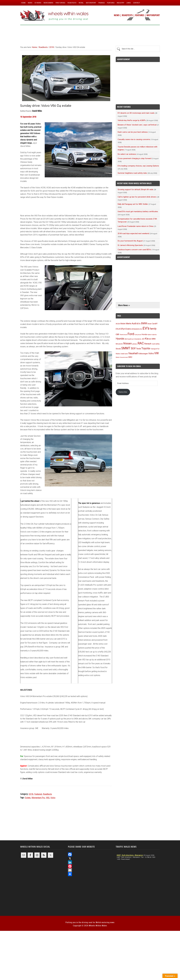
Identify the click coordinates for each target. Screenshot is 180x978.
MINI (154, 339)
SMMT (125, 348)
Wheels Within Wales (54, 16)
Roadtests (47, 794)
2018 (31, 794)
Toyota (145, 348)
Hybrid (149, 334)
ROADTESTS (127, 15)
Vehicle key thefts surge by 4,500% (132, 120)
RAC (141, 343)
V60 (47, 797)
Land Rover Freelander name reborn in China (135, 226)
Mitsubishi (119, 344)
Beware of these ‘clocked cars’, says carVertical (137, 125)
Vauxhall (133, 353)
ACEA (118, 324)
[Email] (90, 870)
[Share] (90, 874)
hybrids (154, 334)
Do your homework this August (130, 241)
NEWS (117, 15)
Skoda (118, 349)
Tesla (138, 348)
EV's (146, 328)
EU (141, 329)
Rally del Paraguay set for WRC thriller (133, 204)
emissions (135, 329)
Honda (144, 334)
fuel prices (138, 334)
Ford (131, 334)
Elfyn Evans (125, 329)
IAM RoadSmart (129, 339)
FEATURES (139, 15)
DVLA (118, 329)
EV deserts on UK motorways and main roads (136, 113)
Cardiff (154, 324)
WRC (130, 357)
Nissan (127, 343)
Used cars (124, 354)
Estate (27, 797)
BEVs (139, 324)
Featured (38, 794)
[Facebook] (90, 854)
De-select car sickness (127, 154)
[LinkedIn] (90, 862)
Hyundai (120, 338)
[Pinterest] (90, 866)
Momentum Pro (38, 797)
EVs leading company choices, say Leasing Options (138, 166)
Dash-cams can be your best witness (133, 132)
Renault (147, 343)
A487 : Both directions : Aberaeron (130, 855)
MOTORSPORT (153, 15)
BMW (144, 323)
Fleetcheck (123, 334)
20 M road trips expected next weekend (133, 233)
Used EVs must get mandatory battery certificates (138, 211)
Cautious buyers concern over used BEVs (134, 249)
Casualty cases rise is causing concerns (134, 139)
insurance (137, 339)
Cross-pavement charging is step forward (134, 158)
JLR (143, 339)
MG (150, 339)
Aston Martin (125, 323)
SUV (133, 348)
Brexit (149, 324)
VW (156, 353)
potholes (134, 344)
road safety (156, 344)
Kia (146, 338)
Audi (134, 323)
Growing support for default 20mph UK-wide (135, 189)
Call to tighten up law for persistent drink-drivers (137, 197)
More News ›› (124, 305)
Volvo (52, 797)
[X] (90, 858)
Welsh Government (122, 357)
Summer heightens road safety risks (132, 173)
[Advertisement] (90, 34)
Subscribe (123, 392)
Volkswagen (143, 353)
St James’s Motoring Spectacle (130, 245)
